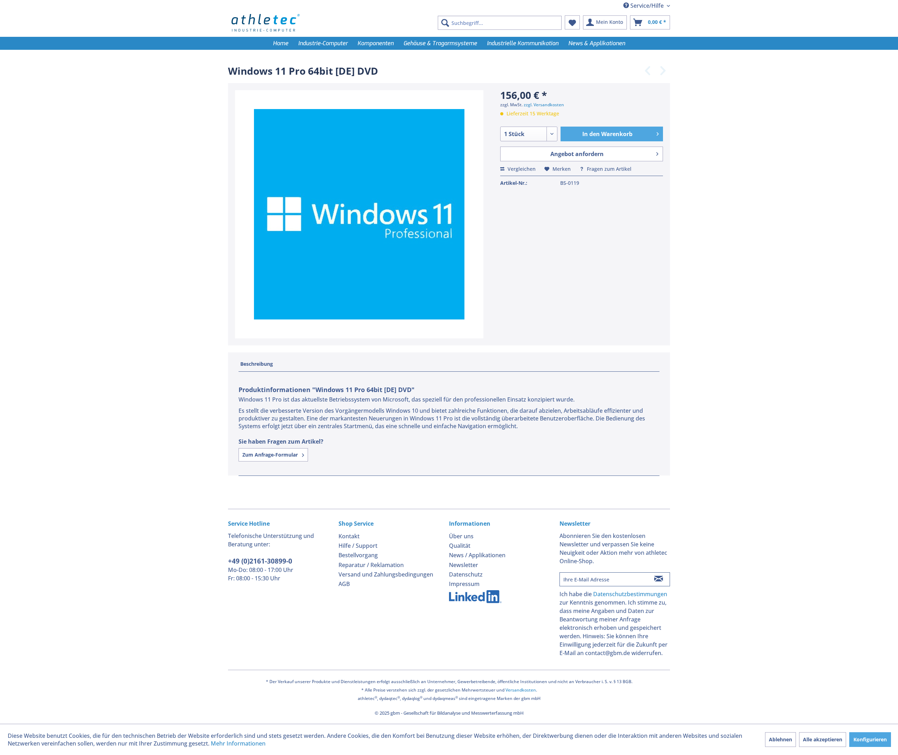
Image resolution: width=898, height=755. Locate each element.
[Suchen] (445, 23)
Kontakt (349, 536)
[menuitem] (500, 23)
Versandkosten (520, 690)
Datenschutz (466, 574)
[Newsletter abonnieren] (659, 579)
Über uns (461, 536)
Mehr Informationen (238, 743)
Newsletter (463, 565)
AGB (344, 584)
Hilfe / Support (358, 546)
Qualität (459, 546)
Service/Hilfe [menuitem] (647, 5)
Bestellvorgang (358, 555)
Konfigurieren (870, 739)
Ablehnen (780, 739)
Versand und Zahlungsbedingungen (386, 574)
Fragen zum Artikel (608, 169)
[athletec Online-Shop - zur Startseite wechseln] (266, 23)
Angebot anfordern (577, 154)
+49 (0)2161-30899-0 (260, 561)
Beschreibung (256, 363)
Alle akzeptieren (822, 739)
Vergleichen (521, 169)
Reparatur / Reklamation (371, 565)
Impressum (464, 584)
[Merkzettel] (572, 22)
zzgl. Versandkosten (544, 105)
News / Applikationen (477, 555)
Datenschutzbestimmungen (630, 594)
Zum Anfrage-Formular (270, 454)
